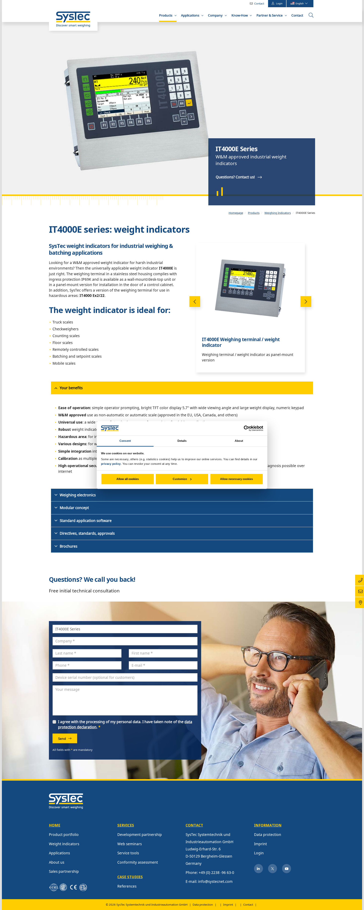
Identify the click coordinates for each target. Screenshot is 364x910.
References (126, 886)
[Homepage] (73, 21)
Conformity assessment (137, 862)
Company (215, 15)
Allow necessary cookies (236, 479)
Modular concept (74, 507)
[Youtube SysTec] (286, 868)
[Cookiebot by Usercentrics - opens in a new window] (246, 428)
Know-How (240, 15)
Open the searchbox (311, 16)
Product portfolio (64, 834)
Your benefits (71, 387)
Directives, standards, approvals (87, 533)
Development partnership (139, 834)
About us (56, 862)
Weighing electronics (78, 495)
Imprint (260, 843)
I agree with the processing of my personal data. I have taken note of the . (125, 724)
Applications (190, 15)
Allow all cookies (127, 479)
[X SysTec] (272, 868)
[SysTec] (66, 800)
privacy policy (111, 463)
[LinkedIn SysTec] (258, 868)
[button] (11, 108)
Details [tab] (182, 440)
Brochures (68, 546)
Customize (180, 479)
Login (279, 3)
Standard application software (86, 520)
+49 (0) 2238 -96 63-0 (216, 872)
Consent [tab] (125, 440)
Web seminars (129, 843)
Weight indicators (64, 843)
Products (166, 15)
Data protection (267, 834)
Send (62, 738)
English (300, 3)
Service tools (128, 853)
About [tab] (239, 440)
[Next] (305, 301)
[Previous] (194, 301)
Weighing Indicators (277, 213)
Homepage (236, 213)
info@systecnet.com (215, 881)
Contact (259, 3)
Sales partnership (64, 871)
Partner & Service (270, 15)
